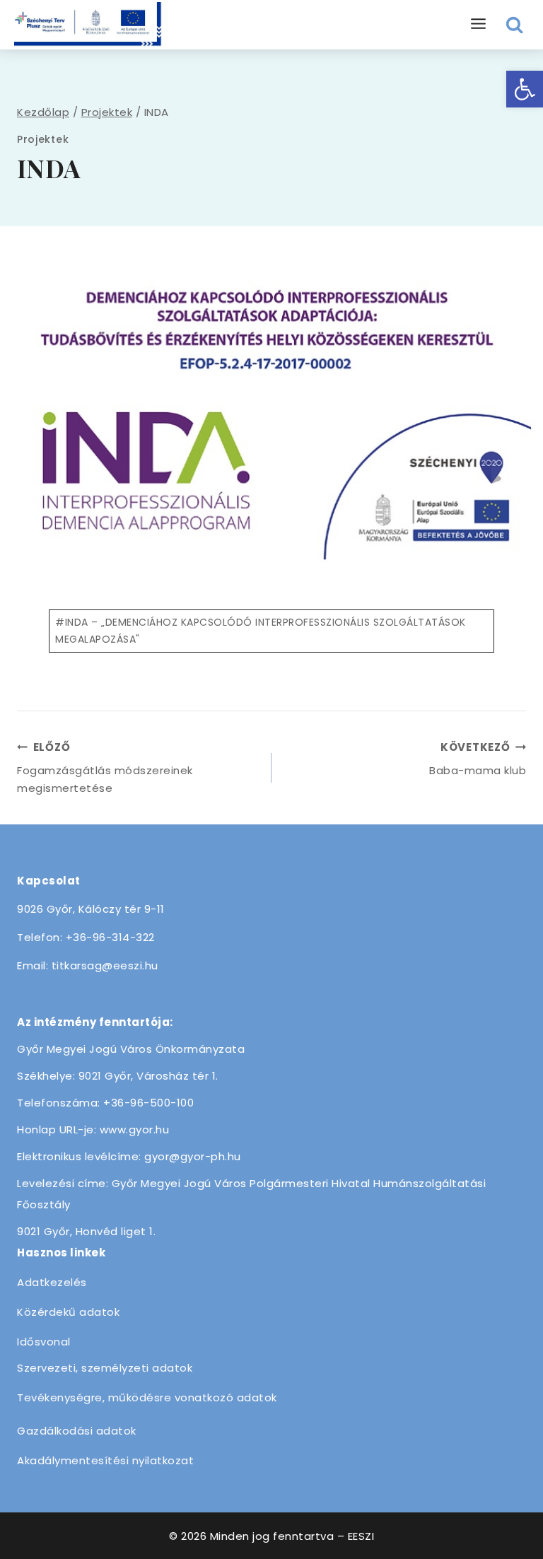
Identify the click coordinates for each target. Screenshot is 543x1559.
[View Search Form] (515, 25)
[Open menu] (479, 24)
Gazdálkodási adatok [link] (76, 1430)
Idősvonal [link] (44, 1341)
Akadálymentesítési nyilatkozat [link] (105, 1460)
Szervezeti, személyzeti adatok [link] (104, 1367)
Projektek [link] (43, 139)
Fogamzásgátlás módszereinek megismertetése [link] (105, 768)
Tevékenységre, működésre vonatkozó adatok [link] (147, 1397)
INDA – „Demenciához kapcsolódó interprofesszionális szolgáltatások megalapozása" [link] (260, 630)
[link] (524, 89)
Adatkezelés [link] (52, 1282)
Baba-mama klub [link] (477, 759)
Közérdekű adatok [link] (68, 1311)
